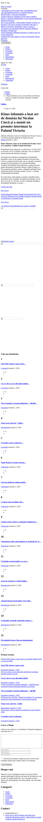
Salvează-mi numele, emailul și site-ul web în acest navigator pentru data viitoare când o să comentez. (20, 760)
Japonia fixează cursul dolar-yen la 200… (16, 601)
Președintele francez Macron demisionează (17, 640)
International (9, 57)
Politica (7, 49)
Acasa (7, 47)
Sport (7, 55)
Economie (8, 51)
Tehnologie (9, 59)
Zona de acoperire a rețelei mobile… (14, 581)
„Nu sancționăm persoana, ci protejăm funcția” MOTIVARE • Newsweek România (17, 13)
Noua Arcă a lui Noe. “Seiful (11, 704)
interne (3, 140)
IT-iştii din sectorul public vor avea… (15, 561)
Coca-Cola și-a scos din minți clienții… (15, 384)
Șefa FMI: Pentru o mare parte (12, 665)
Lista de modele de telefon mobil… (14, 482)
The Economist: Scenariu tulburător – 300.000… (19, 403)
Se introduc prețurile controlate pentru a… (17, 620)
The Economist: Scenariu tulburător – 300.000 (18, 691)
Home (7, 92)
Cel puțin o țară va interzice (11, 716)
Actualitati (8, 53)
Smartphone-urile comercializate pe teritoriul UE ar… (21, 541)
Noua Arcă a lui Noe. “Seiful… (12, 423)
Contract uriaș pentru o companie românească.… (19, 522)
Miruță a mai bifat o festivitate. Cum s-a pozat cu (18, 26)
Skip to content (6, 6)
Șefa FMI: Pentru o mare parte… (13, 364)
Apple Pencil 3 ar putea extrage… (13, 462)
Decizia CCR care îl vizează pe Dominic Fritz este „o (19, 24)
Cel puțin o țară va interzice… (12, 443)
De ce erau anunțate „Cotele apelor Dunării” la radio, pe (20, 22)
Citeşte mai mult (6, 187)
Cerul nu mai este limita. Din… (12, 502)
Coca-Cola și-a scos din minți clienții (14, 678)
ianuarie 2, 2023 (14, 670)
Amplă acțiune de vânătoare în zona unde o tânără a (19, 16)
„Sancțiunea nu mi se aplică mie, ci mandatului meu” (19, 10)
